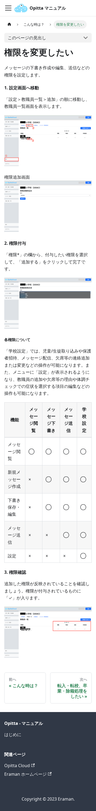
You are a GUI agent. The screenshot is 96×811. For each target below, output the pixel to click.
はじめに (12, 734)
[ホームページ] (9, 24)
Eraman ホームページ (25, 774)
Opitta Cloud (17, 765)
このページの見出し (27, 38)
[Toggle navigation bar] (8, 8)
